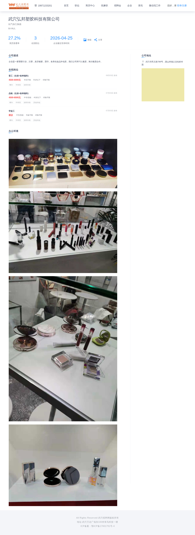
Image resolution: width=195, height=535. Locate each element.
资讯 (140, 5)
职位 (77, 5)
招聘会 (117, 5)
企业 (129, 5)
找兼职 (104, 5)
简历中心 (90, 5)
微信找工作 (154, 5)
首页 (66, 5)
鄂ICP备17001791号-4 (103, 526)
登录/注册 (182, 5)
